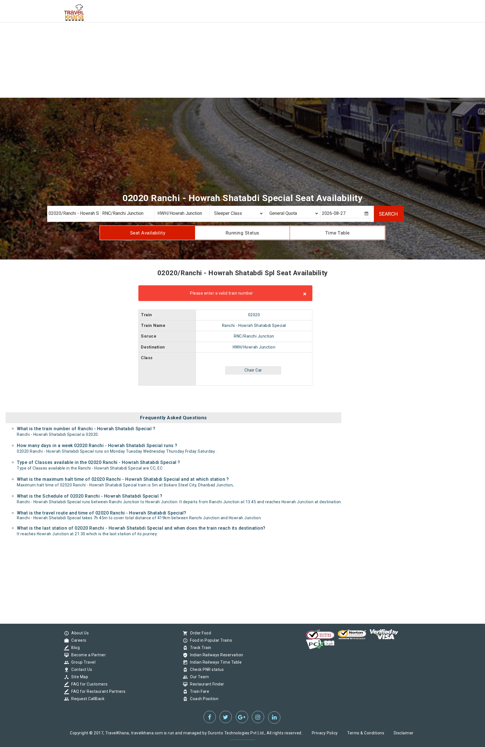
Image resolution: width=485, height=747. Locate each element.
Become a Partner (87, 655)
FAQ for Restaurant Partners (97, 691)
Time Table (337, 233)
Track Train (199, 647)
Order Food (199, 633)
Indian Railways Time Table (214, 662)
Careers (77, 640)
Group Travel (81, 662)
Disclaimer (404, 733)
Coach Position (202, 698)
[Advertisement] (168, 39)
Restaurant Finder (205, 684)
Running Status (242, 233)
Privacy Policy (325, 733)
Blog (74, 647)
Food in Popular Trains (209, 640)
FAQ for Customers (88, 684)
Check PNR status (205, 669)
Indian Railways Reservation (215, 655)
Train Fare (198, 691)
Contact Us (80, 669)
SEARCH (388, 214)
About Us (78, 633)
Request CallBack (86, 698)
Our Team (198, 677)
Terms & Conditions (365, 733)
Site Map (78, 677)
